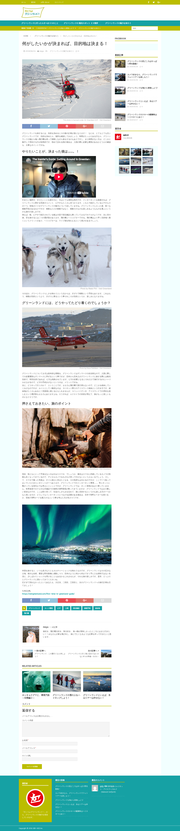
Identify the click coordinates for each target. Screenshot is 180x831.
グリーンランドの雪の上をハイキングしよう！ (66, 696)
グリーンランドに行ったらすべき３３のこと (39, 23)
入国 (66, 608)
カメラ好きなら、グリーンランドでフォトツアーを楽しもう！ (142, 75)
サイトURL (26, 756)
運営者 (33, 2)
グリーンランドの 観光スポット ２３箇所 (81, 23)
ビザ (58, 608)
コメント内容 (27, 720)
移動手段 (87, 608)
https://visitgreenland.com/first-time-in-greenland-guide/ (48, 594)
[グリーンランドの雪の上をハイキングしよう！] (67, 681)
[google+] (159, 2)
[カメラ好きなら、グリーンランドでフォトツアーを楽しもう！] (120, 77)
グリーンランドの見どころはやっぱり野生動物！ (142, 62)
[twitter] (153, 2)
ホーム (23, 2)
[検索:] (145, 28)
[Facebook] (148, 2)
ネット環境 (49, 608)
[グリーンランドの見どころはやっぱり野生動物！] (120, 64)
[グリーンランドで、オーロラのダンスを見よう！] (136, 170)
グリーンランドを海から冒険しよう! (142, 87)
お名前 (25, 740)
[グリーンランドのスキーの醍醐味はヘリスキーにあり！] (120, 117)
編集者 (126, 135)
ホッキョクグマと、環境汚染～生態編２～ (36, 696)
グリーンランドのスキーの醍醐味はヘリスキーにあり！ (142, 115)
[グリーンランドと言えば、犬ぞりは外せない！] (147, 161)
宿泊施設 (76, 608)
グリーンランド (34, 608)
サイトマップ (59, 2)
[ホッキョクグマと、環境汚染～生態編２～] (36, 681)
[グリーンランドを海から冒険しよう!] (120, 91)
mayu (41, 51)
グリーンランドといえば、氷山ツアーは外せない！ (97, 696)
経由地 (97, 608)
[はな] (95, 790)
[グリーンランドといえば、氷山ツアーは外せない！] (97, 681)
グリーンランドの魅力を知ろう (117, 23)
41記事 (54, 627)
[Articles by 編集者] (118, 138)
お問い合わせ (45, 2)
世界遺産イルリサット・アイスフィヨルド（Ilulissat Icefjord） (111, 789)
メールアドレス (28, 748)
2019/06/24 (31, 51)
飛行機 (26, 613)
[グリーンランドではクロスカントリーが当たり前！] (147, 170)
